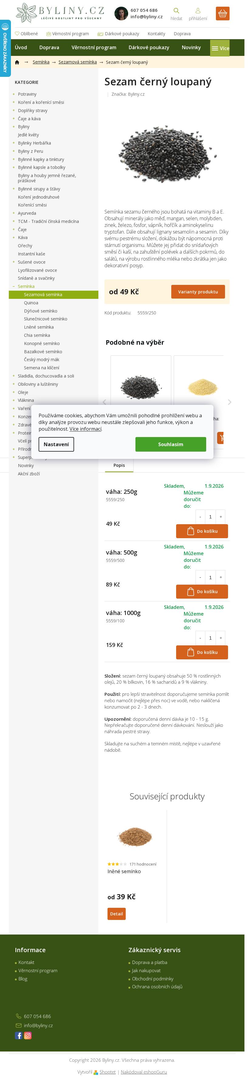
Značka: (128, 94)
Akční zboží (29, 474)
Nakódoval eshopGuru (144, 1072)
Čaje (22, 229)
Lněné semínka (39, 327)
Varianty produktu (198, 292)
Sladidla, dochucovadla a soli (46, 376)
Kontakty (156, 33)
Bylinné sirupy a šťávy (39, 189)
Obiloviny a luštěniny (38, 384)
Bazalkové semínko (43, 351)
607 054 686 (37, 1016)
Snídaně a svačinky (36, 278)
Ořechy (25, 245)
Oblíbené (29, 33)
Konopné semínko (42, 343)
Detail (116, 914)
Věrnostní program (70, 33)
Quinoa (31, 303)
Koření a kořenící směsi (41, 102)
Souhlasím (170, 444)
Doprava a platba (149, 962)
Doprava (182, 33)
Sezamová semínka (43, 294)
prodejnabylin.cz (18, 1035)
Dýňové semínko (40, 311)
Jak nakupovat (146, 970)
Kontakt (26, 962)
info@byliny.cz (38, 1025)
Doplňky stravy (32, 110)
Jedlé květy (28, 135)
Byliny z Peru (30, 151)
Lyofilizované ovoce (37, 270)
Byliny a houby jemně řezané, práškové (47, 178)
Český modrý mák (41, 359)
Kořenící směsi (32, 205)
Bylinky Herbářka (34, 143)
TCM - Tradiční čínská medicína (48, 221)
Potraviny (27, 94)
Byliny (23, 126)
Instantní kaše (31, 254)
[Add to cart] (223, 438)
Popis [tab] (119, 465)
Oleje (23, 392)
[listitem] (141, 402)
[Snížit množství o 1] (200, 517)
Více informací (85, 429)
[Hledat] (176, 13)
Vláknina (26, 400)
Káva (23, 237)
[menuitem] (21, 47)
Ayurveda (27, 213)
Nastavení (56, 444)
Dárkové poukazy (122, 33)
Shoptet (108, 1072)
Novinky (26, 465)
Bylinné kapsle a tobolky (41, 167)
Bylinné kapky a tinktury (41, 159)
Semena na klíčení (41, 368)
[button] (104, 402)
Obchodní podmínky (152, 979)
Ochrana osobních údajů (157, 986)
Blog (23, 979)
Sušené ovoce (32, 262)
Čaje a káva (29, 118)
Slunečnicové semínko (45, 319)
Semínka (26, 286)
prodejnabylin (28, 1035)
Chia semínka (37, 335)
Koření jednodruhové (39, 197)
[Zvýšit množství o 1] (221, 517)
